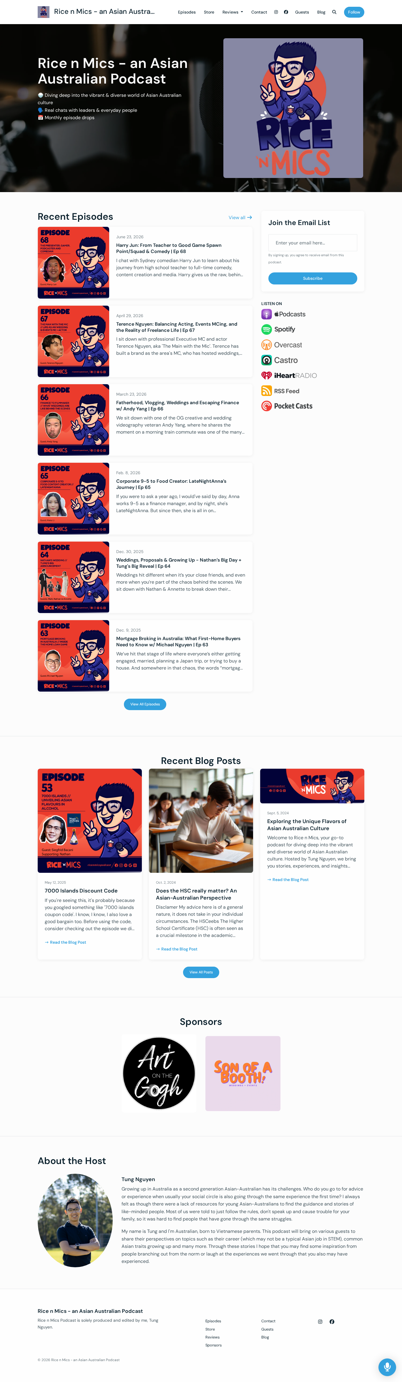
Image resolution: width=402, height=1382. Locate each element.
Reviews (231, 12)
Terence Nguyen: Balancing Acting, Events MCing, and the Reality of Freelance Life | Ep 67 (176, 327)
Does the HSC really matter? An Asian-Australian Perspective (196, 894)
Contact (259, 12)
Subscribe (313, 278)
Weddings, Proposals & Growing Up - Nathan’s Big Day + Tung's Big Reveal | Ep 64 (178, 563)
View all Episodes (145, 704)
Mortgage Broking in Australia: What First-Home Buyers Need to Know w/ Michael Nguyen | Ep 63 (178, 641)
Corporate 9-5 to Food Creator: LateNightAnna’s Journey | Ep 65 (171, 484)
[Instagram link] (276, 12)
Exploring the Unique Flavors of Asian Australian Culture (307, 825)
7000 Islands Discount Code (81, 890)
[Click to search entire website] (335, 12)
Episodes (187, 12)
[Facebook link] (286, 12)
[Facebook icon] (332, 1322)
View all (238, 217)
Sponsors (213, 1345)
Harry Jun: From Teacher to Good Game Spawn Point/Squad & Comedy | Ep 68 (169, 248)
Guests (302, 12)
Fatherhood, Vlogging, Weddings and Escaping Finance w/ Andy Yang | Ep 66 (177, 405)
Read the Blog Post (68, 942)
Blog (321, 12)
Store (209, 12)
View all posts (201, 972)
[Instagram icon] (320, 1322)
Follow (354, 12)
